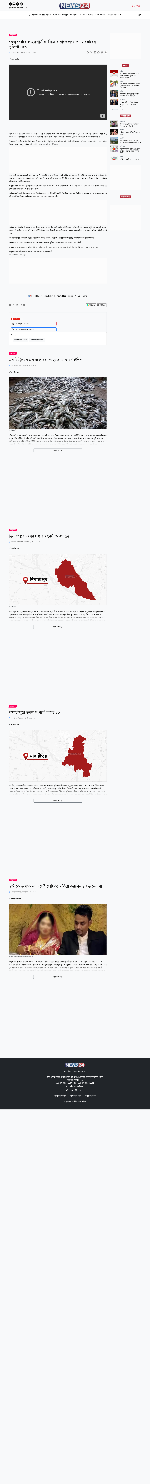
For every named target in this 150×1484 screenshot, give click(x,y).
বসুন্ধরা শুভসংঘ (99, 14)
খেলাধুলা (65, 14)
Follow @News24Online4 (24, 329)
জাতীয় (48, 14)
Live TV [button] (135, 6)
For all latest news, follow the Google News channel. (59, 296)
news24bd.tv (14, 254)
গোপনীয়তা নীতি (75, 1096)
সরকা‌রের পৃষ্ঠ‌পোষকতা (37, 340)
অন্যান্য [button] (117, 14)
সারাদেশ (89, 14)
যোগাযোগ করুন (90, 1096)
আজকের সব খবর (38, 14)
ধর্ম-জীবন (73, 14)
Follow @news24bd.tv (23, 324)
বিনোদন (110, 14)
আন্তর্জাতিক (57, 14)
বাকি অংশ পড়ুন (57, 450)
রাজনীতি (81, 14)
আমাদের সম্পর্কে (60, 1096)
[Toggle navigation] (11, 15)
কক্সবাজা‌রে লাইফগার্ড (20, 340)
